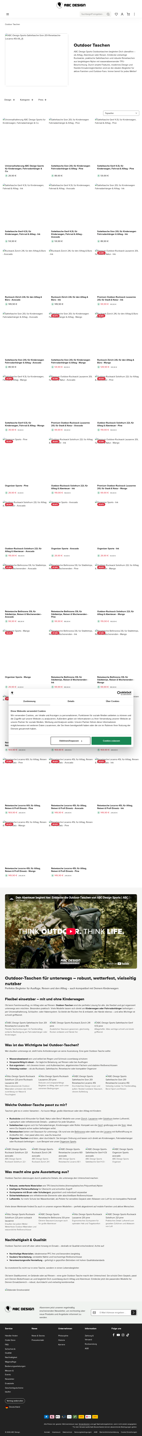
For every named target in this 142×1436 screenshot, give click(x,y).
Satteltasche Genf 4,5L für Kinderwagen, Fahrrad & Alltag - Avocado (67, 234)
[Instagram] (123, 1335)
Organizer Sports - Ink (108, 548)
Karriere (61, 1344)
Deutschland (14, 1406)
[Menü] (7, 14)
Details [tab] (71, 701)
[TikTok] (127, 1335)
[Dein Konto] (122, 14)
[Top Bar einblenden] (134, 14)
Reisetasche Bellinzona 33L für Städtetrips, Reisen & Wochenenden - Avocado (23, 614)
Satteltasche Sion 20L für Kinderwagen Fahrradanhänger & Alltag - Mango (70, 361)
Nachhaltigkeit (11, 1357)
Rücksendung (91, 1344)
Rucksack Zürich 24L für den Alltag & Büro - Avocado (23, 298)
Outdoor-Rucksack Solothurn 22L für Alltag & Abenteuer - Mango (115, 612)
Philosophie (63, 1335)
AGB (87, 1348)
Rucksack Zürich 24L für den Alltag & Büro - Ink (69, 298)
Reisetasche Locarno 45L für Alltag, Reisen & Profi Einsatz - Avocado (69, 807)
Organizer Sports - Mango (18, 677)
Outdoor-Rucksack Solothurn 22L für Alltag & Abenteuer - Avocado (23, 550)
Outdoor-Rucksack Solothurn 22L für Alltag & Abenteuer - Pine (115, 424)
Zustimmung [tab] (29, 701)
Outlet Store (10, 1340)
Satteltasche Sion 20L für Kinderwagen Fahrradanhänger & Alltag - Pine (70, 167)
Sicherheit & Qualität (10, 1351)
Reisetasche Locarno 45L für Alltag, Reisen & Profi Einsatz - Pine (69, 869)
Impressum (56, 1432)
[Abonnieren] (133, 1312)
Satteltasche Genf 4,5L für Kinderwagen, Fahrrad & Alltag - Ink (22, 232)
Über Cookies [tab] (112, 701)
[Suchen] (108, 14)
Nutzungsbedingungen (83, 1432)
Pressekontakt (38, 1340)
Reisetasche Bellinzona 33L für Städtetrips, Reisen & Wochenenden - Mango (115, 680)
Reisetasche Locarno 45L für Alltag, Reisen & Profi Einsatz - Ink (115, 807)
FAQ (7, 1344)
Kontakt (47, 1432)
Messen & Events (9, 1372)
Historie (61, 1340)
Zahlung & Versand (89, 1337)
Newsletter (9, 1379)
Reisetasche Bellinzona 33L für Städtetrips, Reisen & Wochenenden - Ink (69, 680)
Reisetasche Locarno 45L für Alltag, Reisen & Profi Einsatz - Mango (22, 869)
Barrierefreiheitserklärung (109, 1432)
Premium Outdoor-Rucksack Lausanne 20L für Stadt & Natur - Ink (116, 298)
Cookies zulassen (111, 741)
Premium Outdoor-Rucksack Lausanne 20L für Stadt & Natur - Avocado (70, 424)
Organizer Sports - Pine (16, 485)
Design (7, 99)
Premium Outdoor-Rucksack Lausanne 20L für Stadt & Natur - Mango (116, 487)
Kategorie (25, 99)
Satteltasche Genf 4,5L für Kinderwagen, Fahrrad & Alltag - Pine (115, 167)
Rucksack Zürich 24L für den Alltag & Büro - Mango (115, 361)
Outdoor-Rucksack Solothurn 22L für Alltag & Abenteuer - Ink (69, 487)
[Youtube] (118, 1335)
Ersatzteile (9, 1383)
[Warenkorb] (128, 14)
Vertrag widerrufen (15, 1400)
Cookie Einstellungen (129, 1432)
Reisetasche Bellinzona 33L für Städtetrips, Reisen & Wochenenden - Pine (69, 614)
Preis (40, 99)
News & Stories (38, 1335)
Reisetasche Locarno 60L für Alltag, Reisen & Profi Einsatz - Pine (22, 807)
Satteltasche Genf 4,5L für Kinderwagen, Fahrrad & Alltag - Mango (24, 424)
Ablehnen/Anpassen (69, 741)
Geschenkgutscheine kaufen (14, 1389)
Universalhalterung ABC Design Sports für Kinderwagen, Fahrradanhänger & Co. (24, 168)
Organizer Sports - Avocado (65, 548)
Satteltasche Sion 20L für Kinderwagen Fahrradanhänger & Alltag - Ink (116, 232)
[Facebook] (114, 1335)
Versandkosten (84, 1424)
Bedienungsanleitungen (15, 1366)
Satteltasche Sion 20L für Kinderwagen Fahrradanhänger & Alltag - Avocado (24, 361)
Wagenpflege (10, 1361)
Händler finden (11, 1335)
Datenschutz (67, 1432)
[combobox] (92, 14)
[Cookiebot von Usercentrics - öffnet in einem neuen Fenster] (119, 693)
